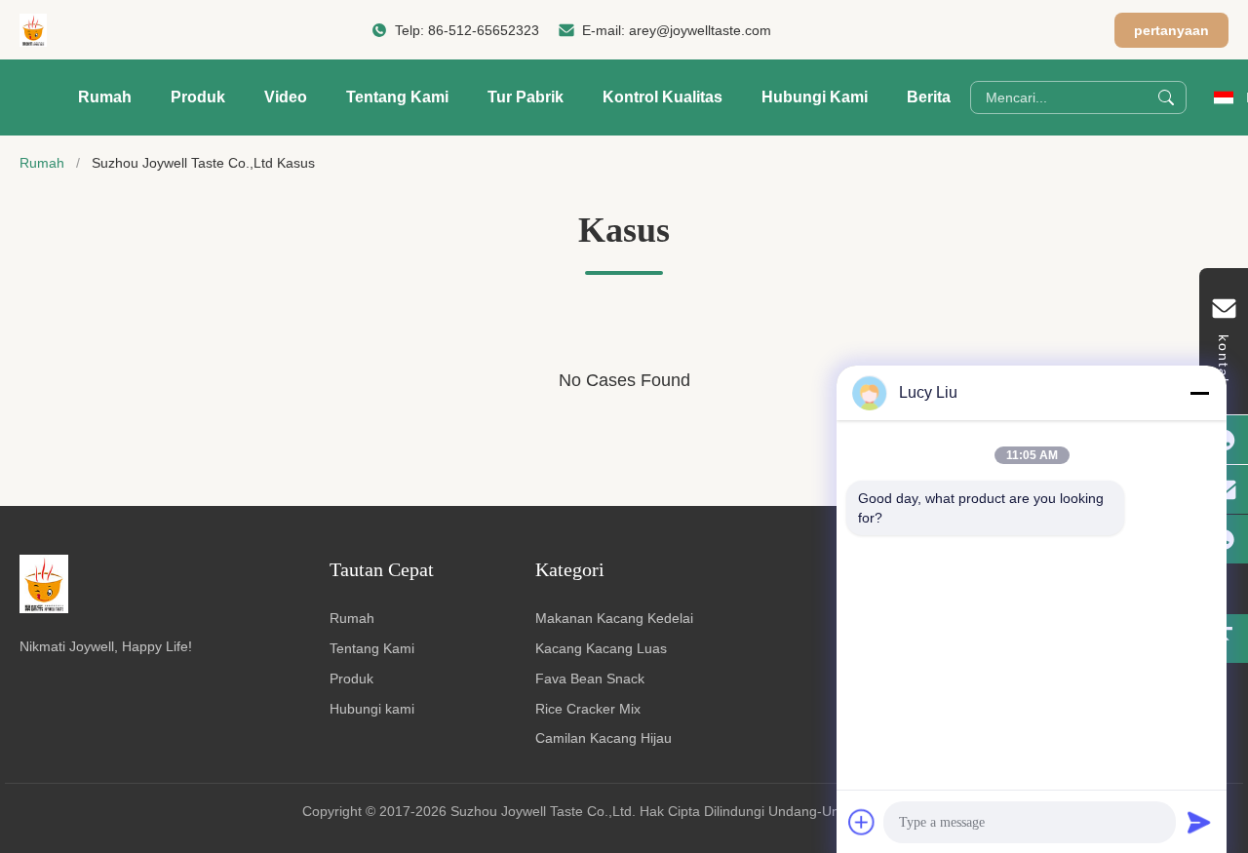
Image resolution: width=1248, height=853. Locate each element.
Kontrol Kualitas (662, 97)
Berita (929, 97)
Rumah (105, 97)
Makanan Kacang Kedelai (614, 618)
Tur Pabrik (526, 97)
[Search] (1166, 97)
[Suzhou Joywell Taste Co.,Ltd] (33, 30)
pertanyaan (1171, 30)
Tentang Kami (397, 97)
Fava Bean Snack (589, 678)
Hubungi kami (372, 709)
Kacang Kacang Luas (601, 648)
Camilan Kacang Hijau (603, 738)
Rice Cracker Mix (588, 709)
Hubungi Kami (814, 97)
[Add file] (862, 821)
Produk (198, 97)
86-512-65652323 (483, 30)
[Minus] (1199, 393)
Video (285, 97)
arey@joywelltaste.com (700, 30)
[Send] (1199, 821)
